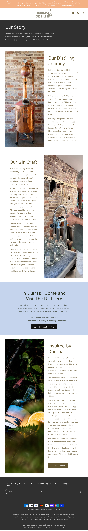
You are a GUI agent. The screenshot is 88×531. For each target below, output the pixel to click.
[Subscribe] (41, 491)
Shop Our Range (58, 465)
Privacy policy (58, 509)
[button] (4, 13)
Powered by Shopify (46, 509)
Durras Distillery (35, 509)
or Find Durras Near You (44, 327)
